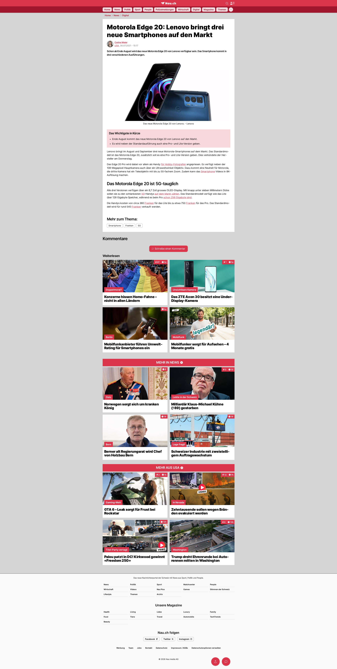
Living (133, 612)
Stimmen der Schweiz (220, 589)
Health (107, 612)
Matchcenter (189, 584)
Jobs (139, 648)
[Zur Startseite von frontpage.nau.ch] (168, 3)
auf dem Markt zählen (167, 193)
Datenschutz (161, 648)
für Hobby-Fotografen (173, 164)
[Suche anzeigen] (227, 3)
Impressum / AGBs (179, 648)
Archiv (160, 594)
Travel (159, 617)
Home (108, 15)
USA (117, 45)
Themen (134, 594)
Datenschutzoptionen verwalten (206, 648)
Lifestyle (107, 594)
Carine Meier (121, 42)
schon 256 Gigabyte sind (177, 197)
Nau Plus (161, 589)
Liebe (159, 612)
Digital (125, 15)
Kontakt (148, 648)
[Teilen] (215, 661)
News (116, 15)
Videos (133, 589)
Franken (149, 203)
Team (130, 648)
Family (213, 612)
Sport (159, 584)
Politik (133, 584)
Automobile (188, 617)
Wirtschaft (108, 589)
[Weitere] (231, 9)
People (213, 584)
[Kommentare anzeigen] (226, 661)
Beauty (107, 622)
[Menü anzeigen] (232, 3)
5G (143, 193)
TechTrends (215, 617)
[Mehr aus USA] (169, 468)
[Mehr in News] (169, 362)
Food (106, 617)
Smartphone (208, 171)
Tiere (132, 617)
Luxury (186, 612)
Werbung (120, 648)
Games (186, 589)
